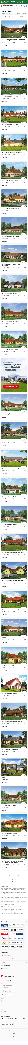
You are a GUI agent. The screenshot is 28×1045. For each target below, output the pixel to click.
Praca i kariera (4, 1009)
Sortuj (21, 16)
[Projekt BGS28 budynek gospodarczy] (14, 627)
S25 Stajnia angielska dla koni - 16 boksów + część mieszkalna (13, 40)
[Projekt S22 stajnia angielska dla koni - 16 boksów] (14, 402)
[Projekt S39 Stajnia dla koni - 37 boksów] (14, 58)
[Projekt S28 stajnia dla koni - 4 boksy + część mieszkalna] (14, 253)
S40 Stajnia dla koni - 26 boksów (10, 124)
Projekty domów (4, 952)
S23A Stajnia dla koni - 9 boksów (10, 441)
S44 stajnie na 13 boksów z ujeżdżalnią (12, 152)
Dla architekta (4, 1003)
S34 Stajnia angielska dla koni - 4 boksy (12, 721)
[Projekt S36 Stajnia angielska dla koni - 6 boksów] (14, 542)
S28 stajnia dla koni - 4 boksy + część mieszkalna (11, 265)
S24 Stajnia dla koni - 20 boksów (10, 96)
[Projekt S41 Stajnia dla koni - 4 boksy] (14, 823)
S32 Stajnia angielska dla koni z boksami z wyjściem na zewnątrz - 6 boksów (12, 581)
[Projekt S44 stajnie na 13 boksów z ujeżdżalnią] (14, 142)
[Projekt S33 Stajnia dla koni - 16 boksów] (14, 198)
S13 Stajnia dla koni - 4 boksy (9, 524)
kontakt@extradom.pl (7, 985)
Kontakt (2, 998)
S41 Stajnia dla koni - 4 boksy (9, 833)
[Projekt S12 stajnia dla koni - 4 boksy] (14, 795)
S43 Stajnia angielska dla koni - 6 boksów (12, 469)
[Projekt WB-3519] (14, 767)
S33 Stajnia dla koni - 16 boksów (10, 208)
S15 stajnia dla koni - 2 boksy (9, 497)
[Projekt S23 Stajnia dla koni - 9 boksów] (14, 339)
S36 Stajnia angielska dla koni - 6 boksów (12, 552)
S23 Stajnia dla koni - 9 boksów (10, 349)
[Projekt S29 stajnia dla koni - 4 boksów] (14, 739)
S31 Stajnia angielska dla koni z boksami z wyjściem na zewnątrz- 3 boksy (12, 861)
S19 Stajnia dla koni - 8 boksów (10, 180)
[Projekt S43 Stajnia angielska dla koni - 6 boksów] (14, 458)
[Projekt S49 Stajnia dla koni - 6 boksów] (14, 683)
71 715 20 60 (7, 980)
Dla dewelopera (4, 1005)
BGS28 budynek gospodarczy (9, 638)
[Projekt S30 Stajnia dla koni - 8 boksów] (14, 283)
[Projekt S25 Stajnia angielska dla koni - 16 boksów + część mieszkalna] (14, 29)
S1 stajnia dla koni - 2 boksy (9, 665)
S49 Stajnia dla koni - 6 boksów (10, 693)
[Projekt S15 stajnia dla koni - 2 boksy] (14, 486)
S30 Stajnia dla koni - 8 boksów (10, 293)
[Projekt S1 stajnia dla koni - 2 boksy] (14, 655)
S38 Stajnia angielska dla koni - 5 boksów (12, 610)
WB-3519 (4, 777)
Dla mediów (3, 1011)
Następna (14, 876)
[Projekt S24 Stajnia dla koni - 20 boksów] (14, 86)
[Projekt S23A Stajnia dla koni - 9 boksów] (14, 430)
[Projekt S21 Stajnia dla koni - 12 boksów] (14, 311)
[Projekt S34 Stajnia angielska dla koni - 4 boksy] (14, 711)
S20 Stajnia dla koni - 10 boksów (10, 236)
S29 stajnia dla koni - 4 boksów (10, 749)
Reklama (3, 1007)
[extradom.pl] (8, 5)
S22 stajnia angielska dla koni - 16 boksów (13, 413)
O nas (2, 1000)
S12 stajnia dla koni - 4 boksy (9, 805)
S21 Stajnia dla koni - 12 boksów (10, 321)
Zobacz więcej (23, 922)
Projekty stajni (5, 9)
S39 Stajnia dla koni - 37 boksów (10, 68)
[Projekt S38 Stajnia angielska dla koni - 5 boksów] (14, 599)
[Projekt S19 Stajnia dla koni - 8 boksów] (14, 170)
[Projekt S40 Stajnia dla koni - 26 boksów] (14, 114)
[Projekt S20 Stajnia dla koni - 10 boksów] (14, 226)
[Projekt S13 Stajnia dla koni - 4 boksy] (14, 514)
